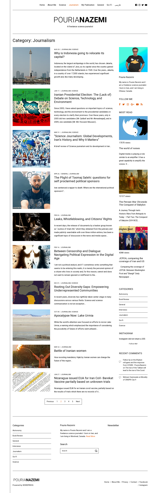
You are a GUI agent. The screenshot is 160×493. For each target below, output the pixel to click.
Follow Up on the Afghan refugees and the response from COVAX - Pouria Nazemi (134, 362)
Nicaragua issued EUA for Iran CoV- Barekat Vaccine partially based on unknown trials (83, 379)
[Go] (96, 450)
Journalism (73, 5)
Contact (134, 482)
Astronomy (123, 294)
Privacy (125, 482)
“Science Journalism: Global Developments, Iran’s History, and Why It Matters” (83, 137)
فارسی (118, 5)
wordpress (28, 485)
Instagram (143, 485)
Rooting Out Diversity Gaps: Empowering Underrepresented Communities (81, 288)
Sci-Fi (109, 5)
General (100, 5)
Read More (90, 436)
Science (62, 5)
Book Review (124, 299)
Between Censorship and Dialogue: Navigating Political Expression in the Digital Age (84, 254)
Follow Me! (133, 344)
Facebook (144, 482)
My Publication (87, 5)
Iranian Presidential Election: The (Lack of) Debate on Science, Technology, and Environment (82, 98)
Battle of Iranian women (70, 351)
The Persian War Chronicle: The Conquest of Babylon (133, 203)
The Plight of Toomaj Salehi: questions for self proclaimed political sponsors (82, 179)
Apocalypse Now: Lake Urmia (73, 315)
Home (42, 5)
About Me (52, 5)
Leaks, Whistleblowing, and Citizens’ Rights (83, 219)
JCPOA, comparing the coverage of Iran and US (131, 260)
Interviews (123, 310)
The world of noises (129, 148)
